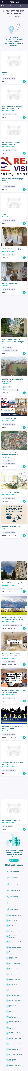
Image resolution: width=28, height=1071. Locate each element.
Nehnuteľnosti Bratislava (13, 936)
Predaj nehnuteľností (15, 909)
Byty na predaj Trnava (15, 931)
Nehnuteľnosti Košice (15, 947)
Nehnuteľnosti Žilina (14, 1049)
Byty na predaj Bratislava (13, 958)
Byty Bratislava (13, 974)
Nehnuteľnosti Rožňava (15, 1054)
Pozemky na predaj (15, 890)
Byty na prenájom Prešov (14, 1022)
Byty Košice (12, 926)
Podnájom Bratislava (15, 915)
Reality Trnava (13, 1011)
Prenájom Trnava (14, 990)
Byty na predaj (14, 877)
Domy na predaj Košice (15, 942)
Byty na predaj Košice (15, 979)
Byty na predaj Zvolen (15, 1065)
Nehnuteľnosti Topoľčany (13, 1059)
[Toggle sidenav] (2, 2)
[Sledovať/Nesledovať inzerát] (24, 81)
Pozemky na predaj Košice (14, 1033)
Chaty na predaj (14, 896)
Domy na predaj (14, 871)
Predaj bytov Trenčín (15, 1044)
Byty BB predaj (13, 984)
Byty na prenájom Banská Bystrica (14, 1016)
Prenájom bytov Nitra (15, 963)
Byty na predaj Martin (15, 1038)
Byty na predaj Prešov (15, 1000)
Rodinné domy (14, 903)
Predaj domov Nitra (14, 995)
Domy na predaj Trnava (13, 952)
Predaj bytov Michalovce (12, 1006)
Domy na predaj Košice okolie (15, 1027)
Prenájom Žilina (13, 968)
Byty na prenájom (14, 884)
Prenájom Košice (13, 920)
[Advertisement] (14, 307)
